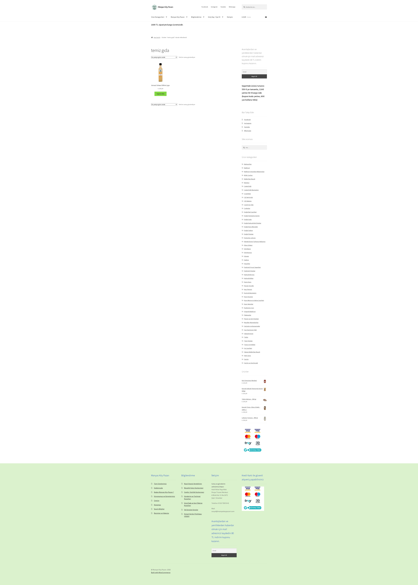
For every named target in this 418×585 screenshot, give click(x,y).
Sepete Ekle (160, 94)
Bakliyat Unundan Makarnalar (254, 172)
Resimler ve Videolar (161, 513)
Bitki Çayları (248, 175)
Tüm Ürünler (248, 341)
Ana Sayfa (157, 37)
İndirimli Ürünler (249, 271)
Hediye (246, 260)
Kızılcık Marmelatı (250, 293)
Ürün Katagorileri (157, 17)
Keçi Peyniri (248, 289)
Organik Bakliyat (250, 312)
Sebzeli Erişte (248, 334)
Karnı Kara (247, 282)
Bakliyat (247, 168)
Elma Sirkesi (248, 245)
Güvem (246, 256)
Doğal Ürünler (248, 234)
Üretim (156, 500)
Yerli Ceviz (247, 356)
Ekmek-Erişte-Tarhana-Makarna (254, 242)
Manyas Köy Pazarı (178, 17)
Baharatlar (248, 164)
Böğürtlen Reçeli (249, 179)
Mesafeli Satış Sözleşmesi (193, 488)
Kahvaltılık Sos (249, 275)
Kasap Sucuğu (249, 286)
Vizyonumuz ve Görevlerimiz (164, 496)
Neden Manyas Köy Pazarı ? (164, 492)
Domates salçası (250, 238)
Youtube (223, 7)
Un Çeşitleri (248, 348)
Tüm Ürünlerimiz (160, 484)
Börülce (246, 183)
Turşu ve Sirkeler (249, 345)
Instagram (214, 7)
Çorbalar (247, 208)
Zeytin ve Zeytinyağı (251, 363)
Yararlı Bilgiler (159, 509)
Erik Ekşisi (247, 249)
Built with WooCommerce (160, 572)
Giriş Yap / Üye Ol (214, 17)
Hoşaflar (247, 264)
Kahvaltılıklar (248, 278)
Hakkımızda (158, 488)
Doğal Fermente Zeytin (252, 216)
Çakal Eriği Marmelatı (251, 190)
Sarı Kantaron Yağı (250, 330)
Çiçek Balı (247, 194)
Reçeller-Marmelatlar (251, 323)
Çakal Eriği (247, 186)
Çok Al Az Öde (248, 205)
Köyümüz (157, 505)
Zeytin (246, 359)
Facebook (204, 7)
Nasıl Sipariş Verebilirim (193, 484)
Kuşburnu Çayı (249, 308)
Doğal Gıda (248, 219)
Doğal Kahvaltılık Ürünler (252, 223)
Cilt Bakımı (248, 201)
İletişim (230, 17)
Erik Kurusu (248, 253)
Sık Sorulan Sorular (191, 510)
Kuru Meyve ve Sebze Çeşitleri (254, 300)
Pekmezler (247, 315)
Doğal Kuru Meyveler (251, 227)
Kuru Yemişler (248, 304)
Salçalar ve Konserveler (252, 326)
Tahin (246, 337)
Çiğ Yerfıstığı (248, 197)
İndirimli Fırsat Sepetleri (252, 267)
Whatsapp (232, 7)
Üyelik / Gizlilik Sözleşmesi (194, 492)
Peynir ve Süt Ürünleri (251, 319)
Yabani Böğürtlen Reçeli (252, 352)
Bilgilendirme (196, 17)
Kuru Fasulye (248, 297)
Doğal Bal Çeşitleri (250, 212)
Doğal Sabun (248, 230)
